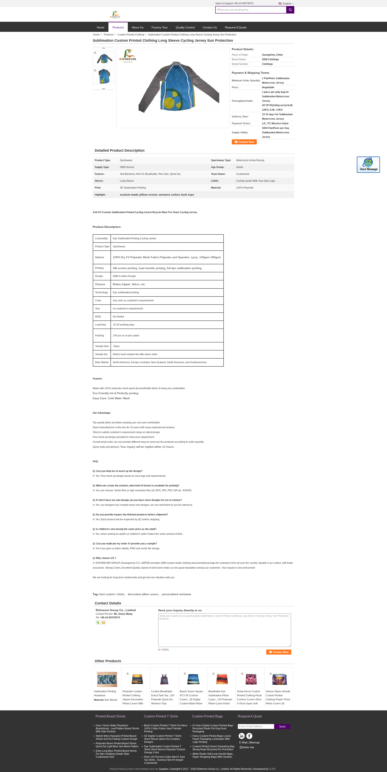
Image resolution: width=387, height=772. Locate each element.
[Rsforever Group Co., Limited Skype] (98, 622)
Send (282, 726)
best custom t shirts (111, 594)
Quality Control (185, 27)
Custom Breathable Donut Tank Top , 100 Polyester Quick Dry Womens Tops (162, 697)
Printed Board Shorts (110, 716)
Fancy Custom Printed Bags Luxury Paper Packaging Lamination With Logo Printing (211, 739)
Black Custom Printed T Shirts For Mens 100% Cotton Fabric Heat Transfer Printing (165, 728)
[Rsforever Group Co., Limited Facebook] (250, 737)
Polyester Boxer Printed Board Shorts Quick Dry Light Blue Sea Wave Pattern (117, 745)
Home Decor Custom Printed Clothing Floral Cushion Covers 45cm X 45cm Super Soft (249, 697)
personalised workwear (176, 594)
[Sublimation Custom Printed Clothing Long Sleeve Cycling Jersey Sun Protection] (173, 87)
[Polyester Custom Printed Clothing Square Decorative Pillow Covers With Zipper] (136, 679)
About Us (138, 27)
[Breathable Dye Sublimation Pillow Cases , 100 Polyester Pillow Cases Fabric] (221, 679)
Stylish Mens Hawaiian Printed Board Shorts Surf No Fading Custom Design (116, 737)
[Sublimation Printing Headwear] (107, 679)
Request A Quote (236, 27)
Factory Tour (160, 27)
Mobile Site (248, 747)
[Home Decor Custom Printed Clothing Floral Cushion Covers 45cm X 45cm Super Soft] (250, 679)
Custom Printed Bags (207, 716)
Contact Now (246, 141)
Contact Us (210, 27)
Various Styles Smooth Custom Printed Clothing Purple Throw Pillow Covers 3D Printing (278, 699)
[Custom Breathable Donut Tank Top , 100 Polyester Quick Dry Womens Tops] (164, 679)
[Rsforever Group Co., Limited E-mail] (103, 622)
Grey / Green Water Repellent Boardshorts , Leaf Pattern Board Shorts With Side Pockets (117, 728)
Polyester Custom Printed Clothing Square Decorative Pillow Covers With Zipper (133, 699)
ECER (272, 769)
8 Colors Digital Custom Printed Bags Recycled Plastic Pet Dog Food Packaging (212, 728)
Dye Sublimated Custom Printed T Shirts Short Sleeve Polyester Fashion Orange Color (164, 749)
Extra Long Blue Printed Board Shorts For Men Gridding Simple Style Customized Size (116, 753)
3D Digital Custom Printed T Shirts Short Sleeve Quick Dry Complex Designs (162, 739)
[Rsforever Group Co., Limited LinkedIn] (242, 737)
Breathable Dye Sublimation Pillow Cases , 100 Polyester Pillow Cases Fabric (220, 697)
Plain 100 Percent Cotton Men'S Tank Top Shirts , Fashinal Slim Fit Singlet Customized (164, 759)
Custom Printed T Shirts (161, 716)
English (287, 3)
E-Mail (243, 742)
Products (118, 27)
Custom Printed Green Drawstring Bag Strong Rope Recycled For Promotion (213, 748)
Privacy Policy (117, 769)
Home (100, 27)
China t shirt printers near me (142, 769)
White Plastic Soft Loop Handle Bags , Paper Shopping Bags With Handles (213, 755)
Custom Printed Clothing (131, 34)
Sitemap (254, 742)
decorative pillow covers (143, 594)
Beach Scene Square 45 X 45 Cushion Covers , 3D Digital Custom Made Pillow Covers (191, 699)
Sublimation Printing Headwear (105, 693)
